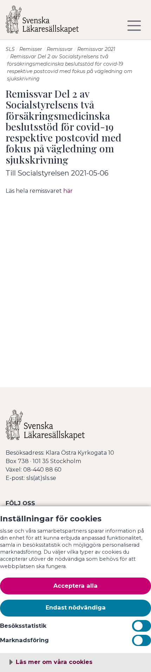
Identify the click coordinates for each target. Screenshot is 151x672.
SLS (10, 49)
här (68, 190)
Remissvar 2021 (96, 49)
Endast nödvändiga (76, 607)
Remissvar (60, 49)
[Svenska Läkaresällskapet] (48, 22)
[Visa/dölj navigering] (134, 25)
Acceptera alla (75, 585)
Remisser (30, 49)
